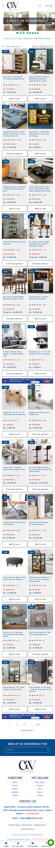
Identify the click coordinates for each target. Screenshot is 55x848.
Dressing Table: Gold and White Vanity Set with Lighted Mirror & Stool (39, 79)
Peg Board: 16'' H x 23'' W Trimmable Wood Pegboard (14, 413)
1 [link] (10, 724)
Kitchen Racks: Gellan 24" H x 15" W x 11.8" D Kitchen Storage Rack (40, 579)
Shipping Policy (40, 825)
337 (38, 724)
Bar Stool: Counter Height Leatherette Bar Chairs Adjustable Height (39, 244)
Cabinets (15, 792)
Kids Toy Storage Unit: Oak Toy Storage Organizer (40, 633)
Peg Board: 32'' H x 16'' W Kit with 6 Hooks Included (39, 353)
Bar (40, 789)
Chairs (15, 795)
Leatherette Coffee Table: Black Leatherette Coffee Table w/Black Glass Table (39, 189)
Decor (40, 792)
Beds (15, 782)
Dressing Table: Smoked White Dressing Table (38, 298)
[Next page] (45, 724)
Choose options (15, 153)
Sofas (15, 785)
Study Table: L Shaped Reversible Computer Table (14, 468)
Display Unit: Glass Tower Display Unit (39, 413)
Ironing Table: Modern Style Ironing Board (14, 523)
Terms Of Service (27, 829)
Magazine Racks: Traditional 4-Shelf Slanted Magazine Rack (14, 189)
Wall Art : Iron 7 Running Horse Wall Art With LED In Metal (13, 634)
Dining (40, 795)
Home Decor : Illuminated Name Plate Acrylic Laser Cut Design (39, 134)
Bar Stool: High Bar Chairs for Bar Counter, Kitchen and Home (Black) (40, 469)
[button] (3, 6)
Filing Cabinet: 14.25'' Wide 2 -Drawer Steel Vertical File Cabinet (40, 689)
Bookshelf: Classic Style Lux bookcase (14, 243)
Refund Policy (27, 825)
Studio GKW (22, 835)
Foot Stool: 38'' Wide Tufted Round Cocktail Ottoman (14, 578)
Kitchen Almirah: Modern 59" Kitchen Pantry (39, 523)
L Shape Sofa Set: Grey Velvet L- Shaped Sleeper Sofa (13, 354)
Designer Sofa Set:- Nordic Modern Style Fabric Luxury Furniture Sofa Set (14, 134)
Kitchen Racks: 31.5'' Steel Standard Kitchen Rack (13, 688)
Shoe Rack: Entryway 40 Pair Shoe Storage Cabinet (13, 78)
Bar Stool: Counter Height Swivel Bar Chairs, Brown (13, 298)
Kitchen (40, 785)
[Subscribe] (47, 750)
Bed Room (40, 782)
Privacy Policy (14, 825)
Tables (15, 789)
